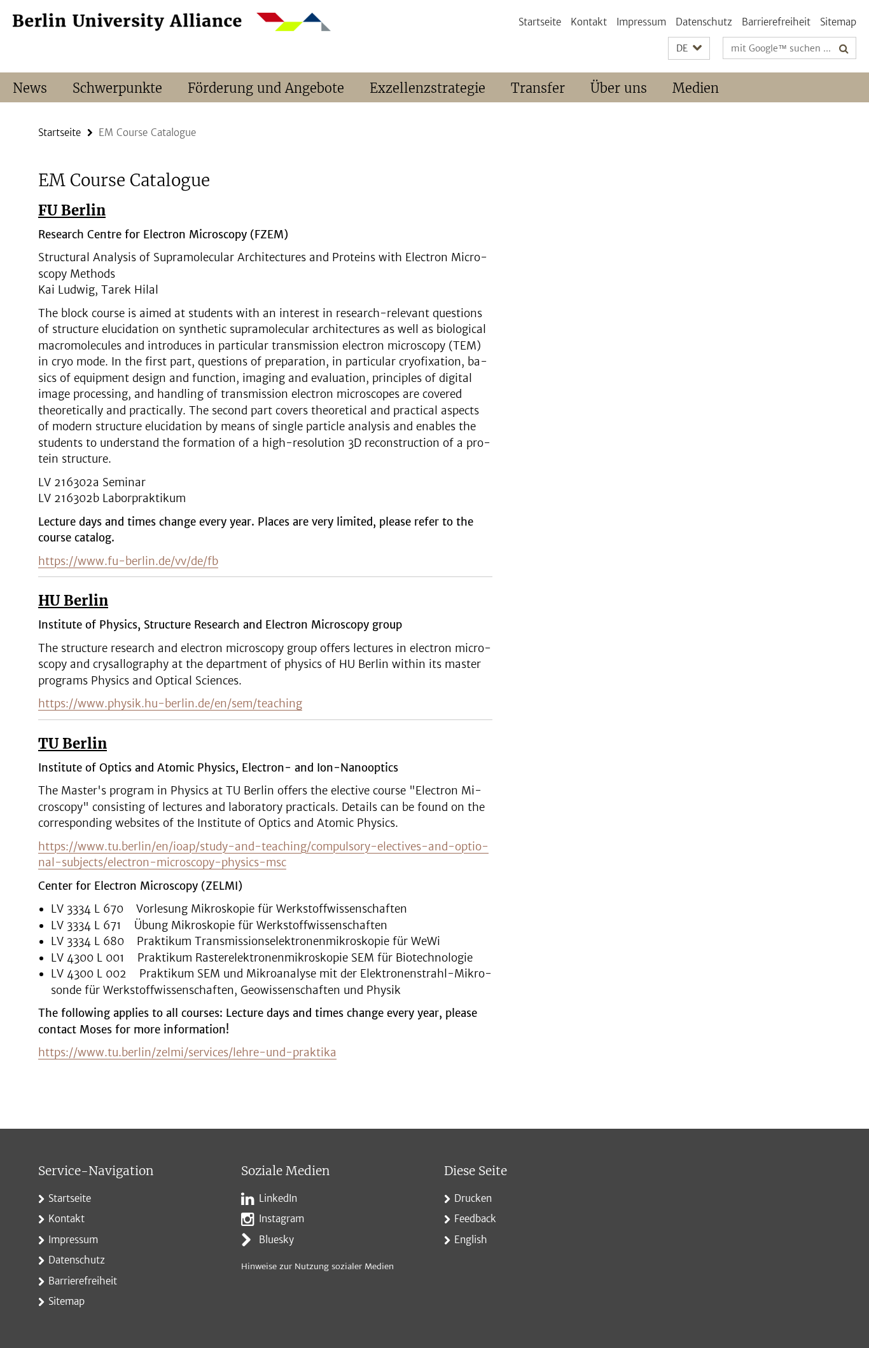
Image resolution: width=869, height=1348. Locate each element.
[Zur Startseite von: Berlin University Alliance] (172, 22)
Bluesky (276, 1240)
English (470, 1240)
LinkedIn (278, 1198)
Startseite (539, 22)
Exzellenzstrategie (427, 88)
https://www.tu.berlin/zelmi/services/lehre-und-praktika (187, 1052)
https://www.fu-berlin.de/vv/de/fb (128, 561)
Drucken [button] (473, 1198)
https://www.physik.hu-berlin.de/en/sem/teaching (170, 704)
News (30, 88)
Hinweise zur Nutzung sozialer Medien (317, 1266)
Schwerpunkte (117, 88)
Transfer (538, 88)
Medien (695, 88)
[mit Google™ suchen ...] (844, 48)
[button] (689, 48)
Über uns (618, 88)
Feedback (475, 1219)
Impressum (641, 22)
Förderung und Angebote (266, 88)
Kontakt (589, 22)
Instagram (281, 1219)
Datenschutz (704, 22)
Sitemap (838, 22)
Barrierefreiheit (776, 22)
